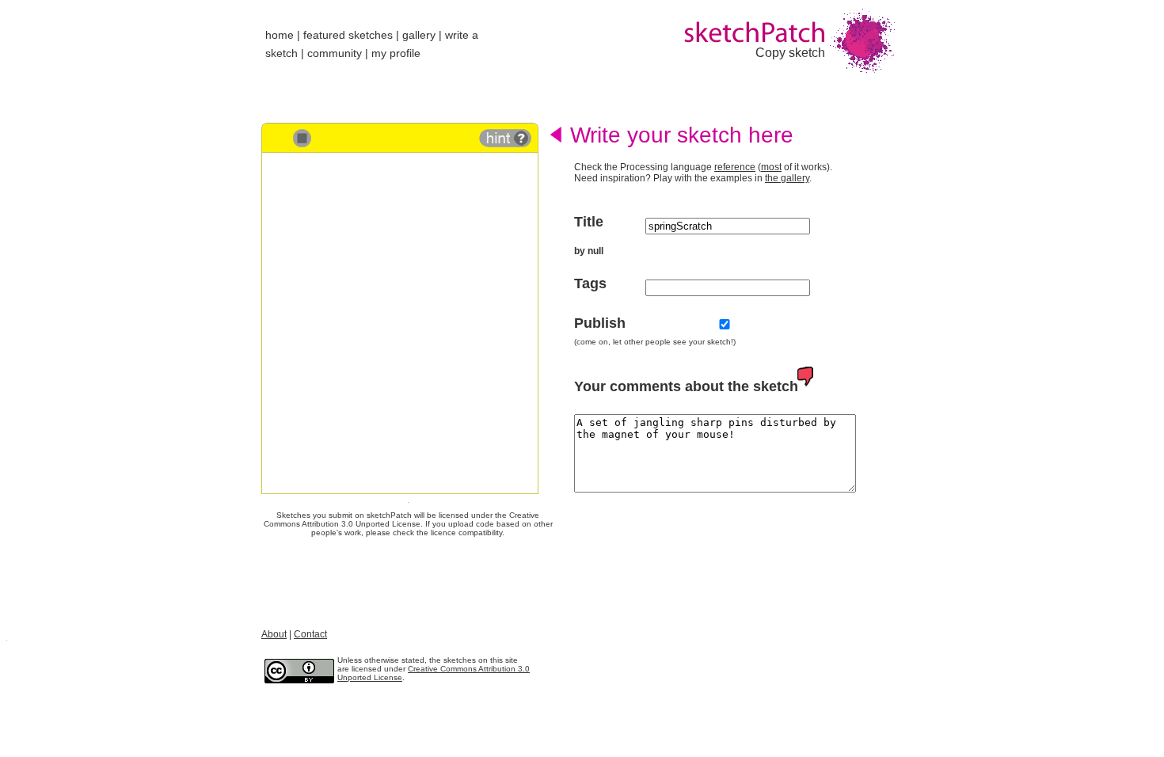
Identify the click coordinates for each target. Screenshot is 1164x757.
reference (734, 167)
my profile (395, 53)
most (771, 167)
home (279, 35)
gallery (419, 35)
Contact (310, 634)
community (334, 53)
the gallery (787, 178)
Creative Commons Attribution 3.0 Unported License (402, 519)
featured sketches (348, 35)
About (274, 634)
